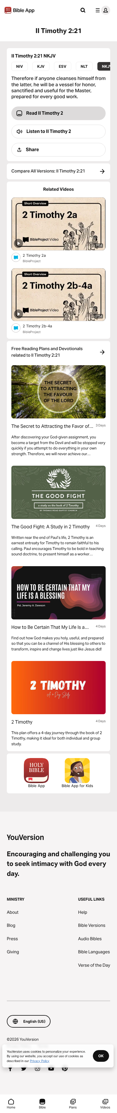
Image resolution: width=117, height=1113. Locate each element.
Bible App (36, 785)
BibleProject (32, 261)
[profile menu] (101, 10)
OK (101, 1056)
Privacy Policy (39, 1060)
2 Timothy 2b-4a (42, 325)
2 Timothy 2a (39, 255)
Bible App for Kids (77, 785)
